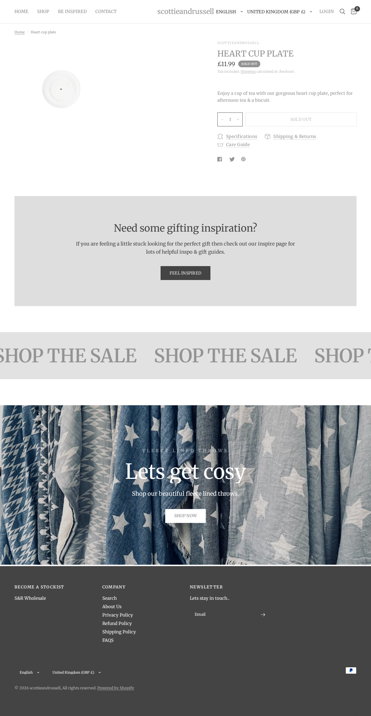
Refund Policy (117, 623)
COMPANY (114, 587)
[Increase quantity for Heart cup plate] (238, 119)
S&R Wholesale (30, 598)
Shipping (248, 71)
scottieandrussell (185, 11)
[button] (185, 516)
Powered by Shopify (115, 688)
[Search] (342, 11)
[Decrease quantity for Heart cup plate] (222, 119)
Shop (43, 11)
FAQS (108, 640)
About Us (111, 606)
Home (21, 11)
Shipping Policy (119, 632)
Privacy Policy (117, 615)
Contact (106, 11)
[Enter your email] (263, 614)
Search (109, 598)
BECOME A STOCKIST (39, 587)
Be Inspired (72, 11)
